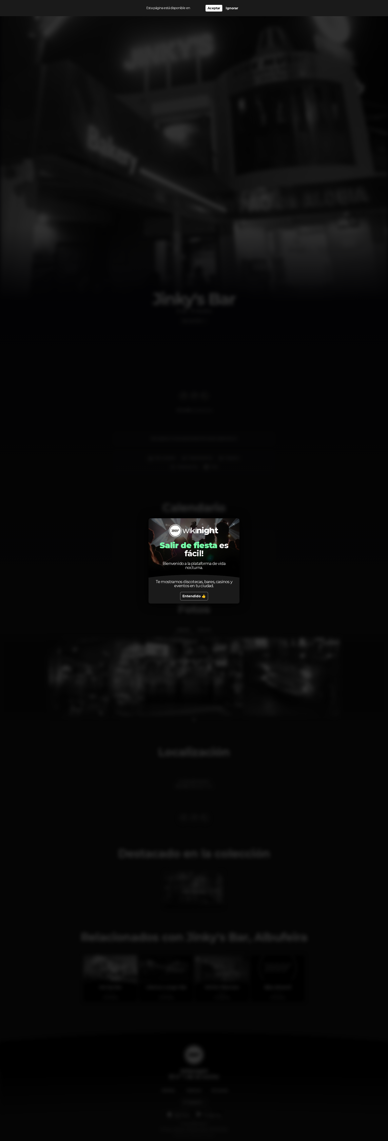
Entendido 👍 (194, 596)
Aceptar (214, 8)
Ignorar (232, 8)
